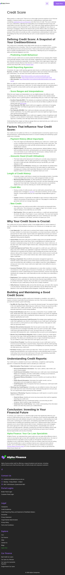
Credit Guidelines (6, 509)
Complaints (4, 507)
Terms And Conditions (7, 525)
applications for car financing (22, 22)
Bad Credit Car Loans (7, 557)
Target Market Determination (9, 520)
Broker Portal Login (6, 492)
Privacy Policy (5, 522)
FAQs (2, 540)
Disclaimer (4, 514)
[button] (47, 3)
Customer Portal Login (7, 494)
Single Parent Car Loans (8, 566)
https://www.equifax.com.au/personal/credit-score (35, 76)
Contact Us (4, 542)
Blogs (2, 545)
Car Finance (4, 537)
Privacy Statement (6, 517)
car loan (32, 191)
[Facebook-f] (2, 469)
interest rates (29, 64)
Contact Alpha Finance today (15, 446)
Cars (2, 535)
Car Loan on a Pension (7, 559)
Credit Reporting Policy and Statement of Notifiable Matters (18, 512)
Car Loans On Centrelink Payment (8, 563)
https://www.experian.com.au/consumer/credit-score (37, 77)
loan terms (23, 103)
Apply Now (4, 548)
